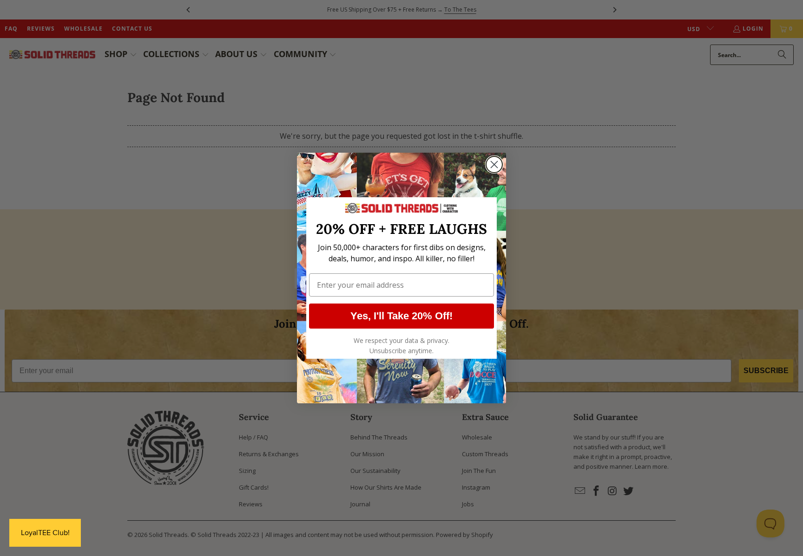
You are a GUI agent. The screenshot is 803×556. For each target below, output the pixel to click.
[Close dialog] (494, 164)
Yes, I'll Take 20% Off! (401, 316)
